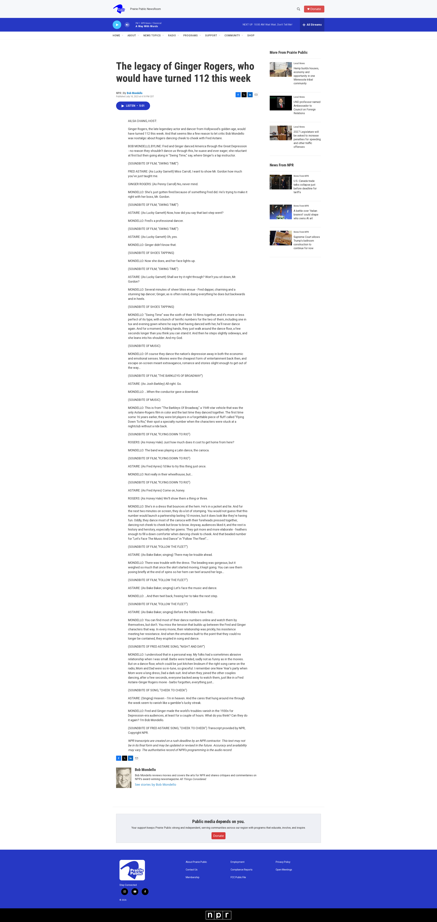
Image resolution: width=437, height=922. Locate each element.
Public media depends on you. (218, 821)
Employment (237, 862)
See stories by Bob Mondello (155, 784)
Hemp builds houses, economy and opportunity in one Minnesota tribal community (306, 76)
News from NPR (301, 176)
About (132, 35)
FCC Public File (238, 877)
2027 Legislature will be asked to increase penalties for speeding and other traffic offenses (307, 139)
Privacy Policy (283, 862)
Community (232, 35)
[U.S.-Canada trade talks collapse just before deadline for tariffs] (281, 182)
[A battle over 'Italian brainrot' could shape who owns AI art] (281, 212)
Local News (299, 63)
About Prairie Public (196, 862)
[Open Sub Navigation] (122, 35)
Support (211, 35)
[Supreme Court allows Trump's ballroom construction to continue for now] (281, 238)
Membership (192, 877)
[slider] (132, 24)
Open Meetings (284, 869)
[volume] (127, 25)
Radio (172, 35)
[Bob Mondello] (123, 778)
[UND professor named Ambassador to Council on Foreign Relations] (281, 103)
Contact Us (192, 869)
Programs (190, 35)
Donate (315, 9)
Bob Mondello (134, 93)
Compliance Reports (241, 869)
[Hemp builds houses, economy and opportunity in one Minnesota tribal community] (281, 69)
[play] (117, 25)
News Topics (152, 35)
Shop (251, 35)
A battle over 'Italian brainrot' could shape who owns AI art (306, 214)
